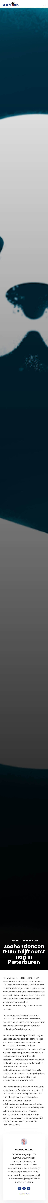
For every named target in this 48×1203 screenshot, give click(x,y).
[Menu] (44, 4)
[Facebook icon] (19, 1188)
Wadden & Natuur (30, 941)
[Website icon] (24, 1188)
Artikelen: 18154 (24, 1194)
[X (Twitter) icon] (28, 1188)
